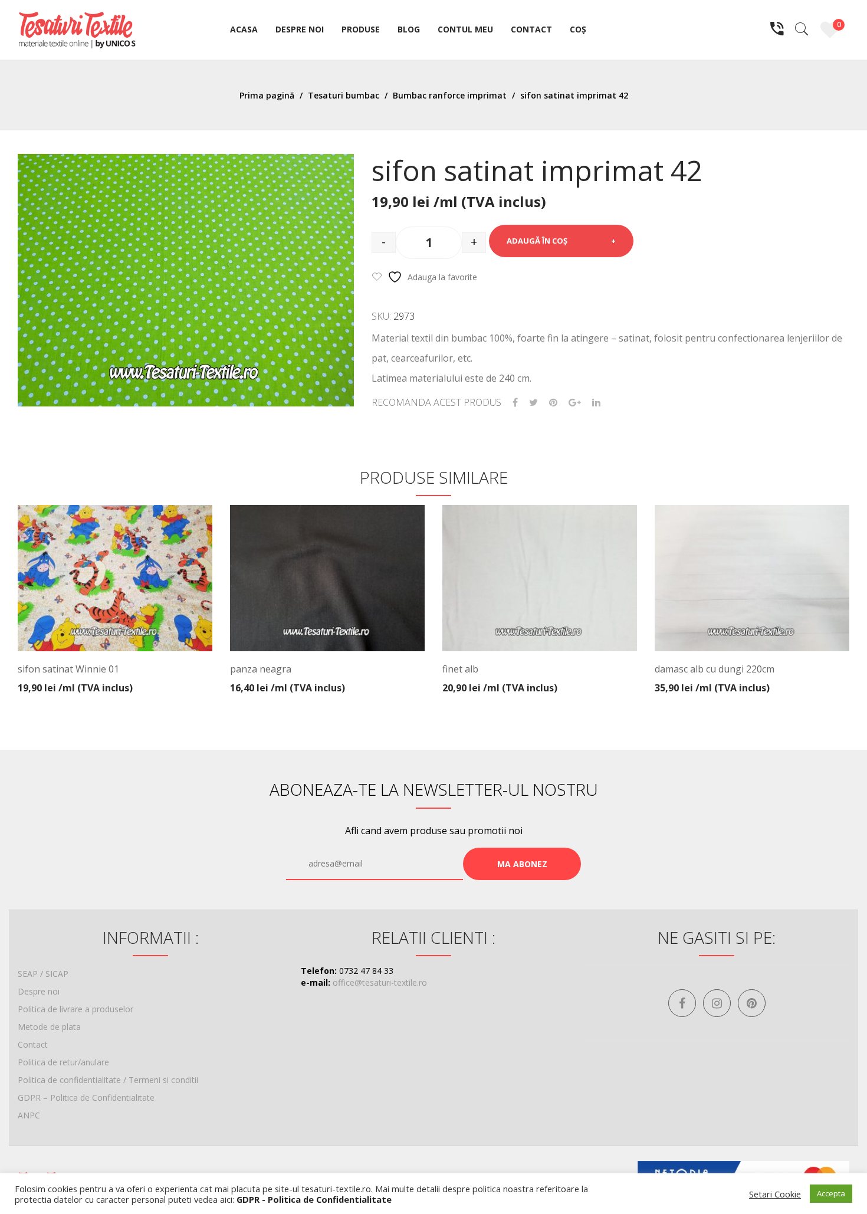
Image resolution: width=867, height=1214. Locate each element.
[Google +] (575, 402)
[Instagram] (717, 1003)
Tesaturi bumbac (343, 95)
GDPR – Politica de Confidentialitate (86, 1097)
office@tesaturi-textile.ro (380, 982)
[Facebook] (515, 402)
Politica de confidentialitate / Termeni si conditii (108, 1079)
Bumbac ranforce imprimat (450, 95)
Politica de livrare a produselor (75, 1009)
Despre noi (39, 991)
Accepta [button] (831, 1193)
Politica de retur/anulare (63, 1062)
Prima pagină (266, 95)
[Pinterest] (553, 402)
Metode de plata (49, 1026)
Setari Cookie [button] (775, 1194)
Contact (33, 1044)
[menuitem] (244, 30)
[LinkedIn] (596, 402)
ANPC (29, 1115)
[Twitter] (533, 402)
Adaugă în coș (537, 240)
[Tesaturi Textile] (77, 28)
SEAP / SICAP (43, 973)
